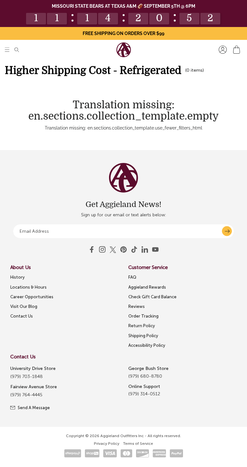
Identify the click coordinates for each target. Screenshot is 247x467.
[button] (7, 50)
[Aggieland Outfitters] (123, 49)
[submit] (227, 231)
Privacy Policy (106, 443)
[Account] (222, 50)
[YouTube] (123, 249)
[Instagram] (102, 249)
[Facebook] (91, 249)
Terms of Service (138, 443)
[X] (113, 250)
